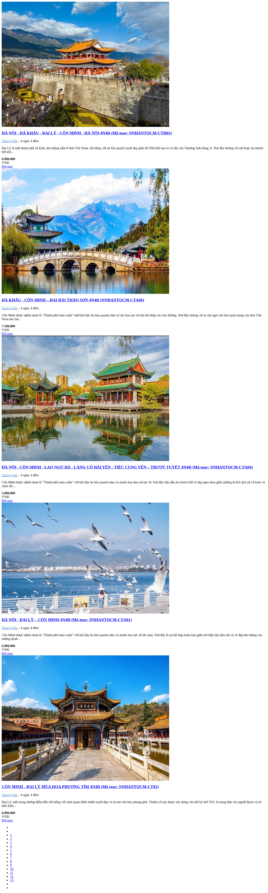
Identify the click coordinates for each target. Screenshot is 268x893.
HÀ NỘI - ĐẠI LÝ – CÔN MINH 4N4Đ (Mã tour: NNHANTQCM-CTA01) (67, 620)
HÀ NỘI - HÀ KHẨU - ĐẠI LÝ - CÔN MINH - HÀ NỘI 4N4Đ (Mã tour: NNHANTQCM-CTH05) (87, 133)
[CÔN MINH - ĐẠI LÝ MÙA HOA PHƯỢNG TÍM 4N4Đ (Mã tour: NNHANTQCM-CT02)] (85, 779)
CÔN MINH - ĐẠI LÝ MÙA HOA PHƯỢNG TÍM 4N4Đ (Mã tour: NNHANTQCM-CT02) (80, 787)
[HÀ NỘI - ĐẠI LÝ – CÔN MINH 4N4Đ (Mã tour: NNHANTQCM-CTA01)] (85, 612)
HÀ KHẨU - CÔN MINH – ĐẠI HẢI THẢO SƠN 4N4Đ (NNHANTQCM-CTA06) (73, 300)
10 (11, 869)
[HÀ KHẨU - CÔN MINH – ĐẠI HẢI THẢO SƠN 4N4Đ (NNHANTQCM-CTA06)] (85, 292)
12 (11, 876)
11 (11, 872)
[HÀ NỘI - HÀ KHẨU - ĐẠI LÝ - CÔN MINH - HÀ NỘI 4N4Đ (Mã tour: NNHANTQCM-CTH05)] (85, 125)
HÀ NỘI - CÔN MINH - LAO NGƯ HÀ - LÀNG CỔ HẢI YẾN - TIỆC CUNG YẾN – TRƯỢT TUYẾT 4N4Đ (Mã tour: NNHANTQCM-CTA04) (127, 467)
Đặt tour (7, 166)
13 (11, 880)
